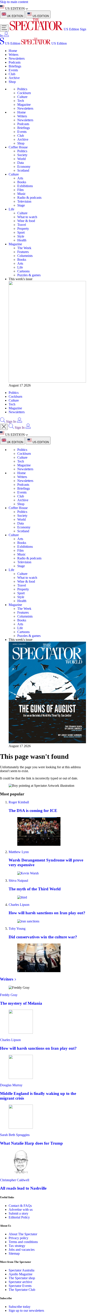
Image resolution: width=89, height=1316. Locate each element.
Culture (22, 97)
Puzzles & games (29, 275)
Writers (13, 54)
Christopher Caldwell (14, 1180)
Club (12, 74)
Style (20, 236)
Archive (14, 78)
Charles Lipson (19, 904)
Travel (21, 225)
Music (21, 194)
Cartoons (23, 271)
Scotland (23, 170)
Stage (21, 205)
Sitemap (14, 1253)
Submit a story (18, 1213)
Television (24, 201)
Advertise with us (21, 1209)
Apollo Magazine (20, 1274)
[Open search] (2, 421)
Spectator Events (20, 1286)
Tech (20, 100)
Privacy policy (18, 1238)
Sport (21, 232)
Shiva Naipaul (18, 880)
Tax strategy (17, 1246)
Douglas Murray (11, 1085)
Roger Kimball (19, 802)
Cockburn (24, 93)
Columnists (25, 256)
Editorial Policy (19, 1217)
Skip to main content (14, 2)
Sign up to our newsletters (26, 1310)
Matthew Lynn (19, 852)
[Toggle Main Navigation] (4, 28)
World (21, 159)
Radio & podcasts (29, 197)
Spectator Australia (21, 1270)
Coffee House (18, 147)
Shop (12, 82)
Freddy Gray (8, 995)
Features (23, 252)
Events (13, 70)
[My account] (6, 35)
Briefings (15, 66)
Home (13, 51)
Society (22, 155)
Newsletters (17, 58)
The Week (24, 248)
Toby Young (17, 928)
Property (23, 228)
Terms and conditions (23, 1242)
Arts (20, 178)
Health (21, 240)
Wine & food (26, 221)
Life (11, 209)
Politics (22, 89)
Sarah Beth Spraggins (15, 1135)
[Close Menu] (4, 427)
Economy (23, 166)
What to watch (27, 217)
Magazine (24, 104)
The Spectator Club (22, 1289)
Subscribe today (19, 1306)
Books (21, 182)
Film (20, 190)
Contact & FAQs (20, 1205)
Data (20, 162)
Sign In (11, 421)
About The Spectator (23, 1234)
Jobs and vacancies (22, 1249)
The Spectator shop (22, 1278)
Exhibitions (25, 186)
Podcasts (15, 62)
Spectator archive (20, 1282)
